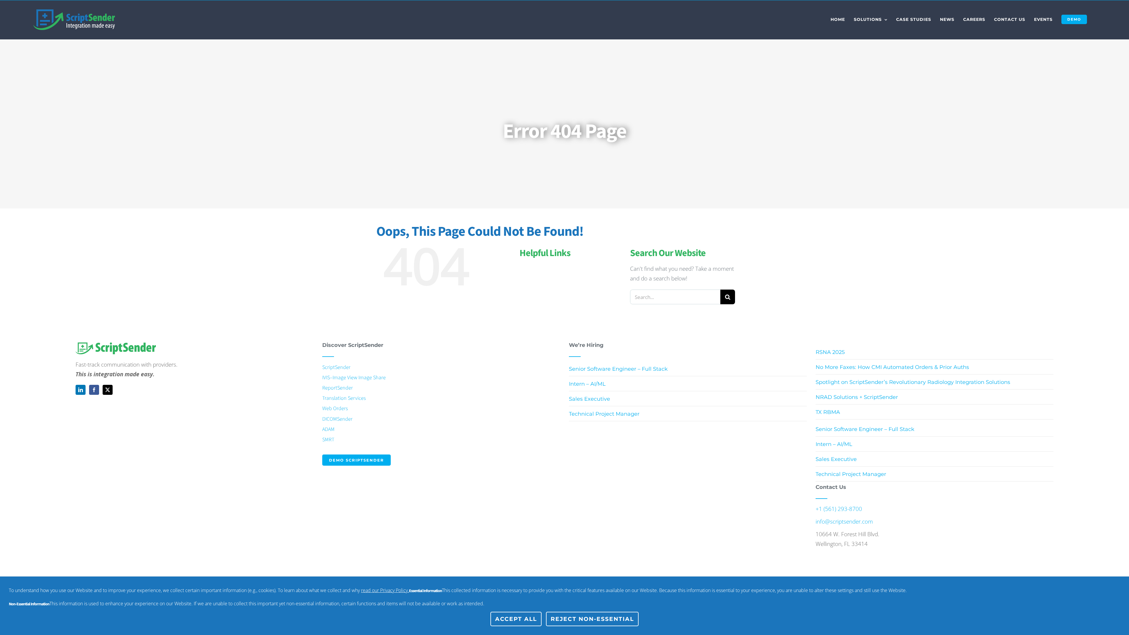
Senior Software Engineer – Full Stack (618, 369)
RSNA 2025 (830, 352)
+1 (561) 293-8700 (839, 509)
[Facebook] (94, 390)
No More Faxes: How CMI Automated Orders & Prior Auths (892, 367)
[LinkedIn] (81, 390)
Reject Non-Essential (592, 619)
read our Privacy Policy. (385, 590)
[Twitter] (108, 390)
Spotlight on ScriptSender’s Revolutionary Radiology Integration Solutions (913, 382)
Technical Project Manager (604, 414)
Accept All (516, 619)
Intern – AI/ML (587, 384)
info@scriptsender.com (844, 521)
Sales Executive (589, 399)
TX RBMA (828, 412)
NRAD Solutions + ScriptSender (857, 397)
